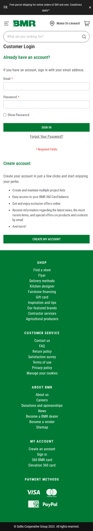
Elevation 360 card (42, 465)
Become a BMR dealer (42, 416)
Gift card (42, 297)
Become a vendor (42, 422)
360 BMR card (42, 460)
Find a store (42, 270)
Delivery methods (42, 281)
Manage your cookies (42, 373)
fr (5, 7)
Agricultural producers (42, 319)
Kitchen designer (42, 286)
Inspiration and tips (42, 302)
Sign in (42, 454)
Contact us (42, 340)
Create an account (42, 449)
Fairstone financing (42, 292)
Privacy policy (42, 368)
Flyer (42, 275)
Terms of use (42, 362)
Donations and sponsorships (42, 405)
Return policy (42, 351)
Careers (42, 400)
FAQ (42, 346)
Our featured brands (42, 308)
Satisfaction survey (42, 357)
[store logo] (24, 23)
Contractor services (42, 313)
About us (42, 395)
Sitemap (42, 427)
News (42, 411)
